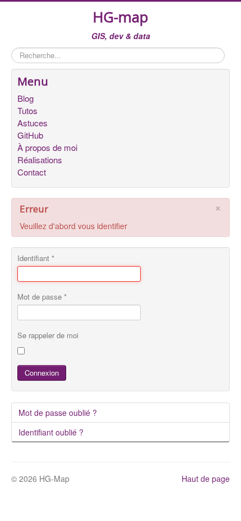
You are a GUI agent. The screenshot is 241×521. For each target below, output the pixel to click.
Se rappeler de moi (47, 335)
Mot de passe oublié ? (57, 412)
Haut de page (206, 478)
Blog (25, 98)
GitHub (30, 135)
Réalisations (39, 160)
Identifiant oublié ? (51, 432)
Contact (31, 172)
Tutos (27, 111)
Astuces (32, 123)
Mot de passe (42, 297)
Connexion (42, 372)
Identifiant (35, 258)
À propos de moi (47, 148)
